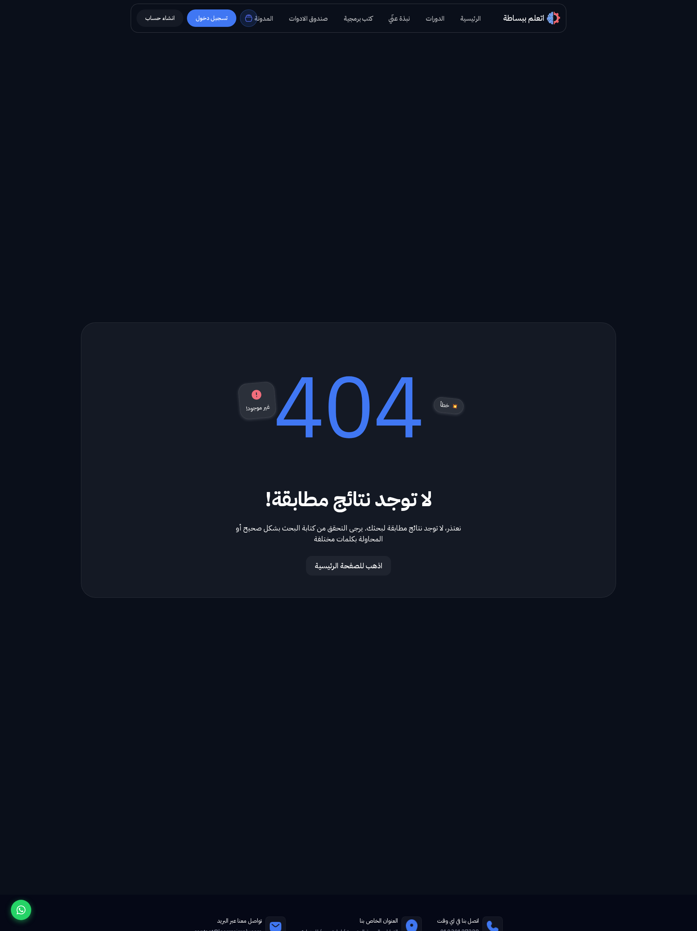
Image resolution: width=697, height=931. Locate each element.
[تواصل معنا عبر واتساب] (21, 910)
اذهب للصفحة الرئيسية (348, 565)
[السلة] (248, 18)
